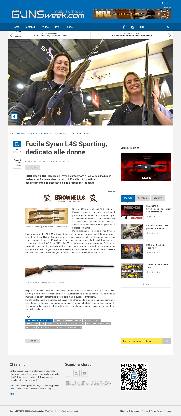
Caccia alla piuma (73, 320)
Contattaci (135, 411)
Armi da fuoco (32, 324)
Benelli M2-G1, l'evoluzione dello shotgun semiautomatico (158, 209)
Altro (56, 26)
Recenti (129, 198)
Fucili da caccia (60, 324)
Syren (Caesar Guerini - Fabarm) (39, 320)
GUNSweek (17, 152)
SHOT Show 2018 (44, 327)
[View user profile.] (17, 144)
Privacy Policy (156, 411)
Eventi (97, 320)
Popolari (142, 198)
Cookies (167, 411)
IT (165, 3)
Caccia (49, 324)
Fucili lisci (66, 161)
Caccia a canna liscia (72, 327)
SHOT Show (31, 327)
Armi (42, 324)
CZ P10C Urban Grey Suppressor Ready (49, 35)
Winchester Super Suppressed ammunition (132, 35)
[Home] (48, 13)
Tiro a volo (88, 320)
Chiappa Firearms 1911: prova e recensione (157, 227)
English (33, 168)
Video (45, 26)
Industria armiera (76, 324)
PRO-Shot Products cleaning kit (155, 246)
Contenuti (29, 26)
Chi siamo (124, 411)
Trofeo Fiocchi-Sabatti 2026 (157, 266)
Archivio (158, 198)
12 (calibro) (59, 320)
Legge (69, 26)
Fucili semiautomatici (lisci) (98, 324)
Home (15, 26)
